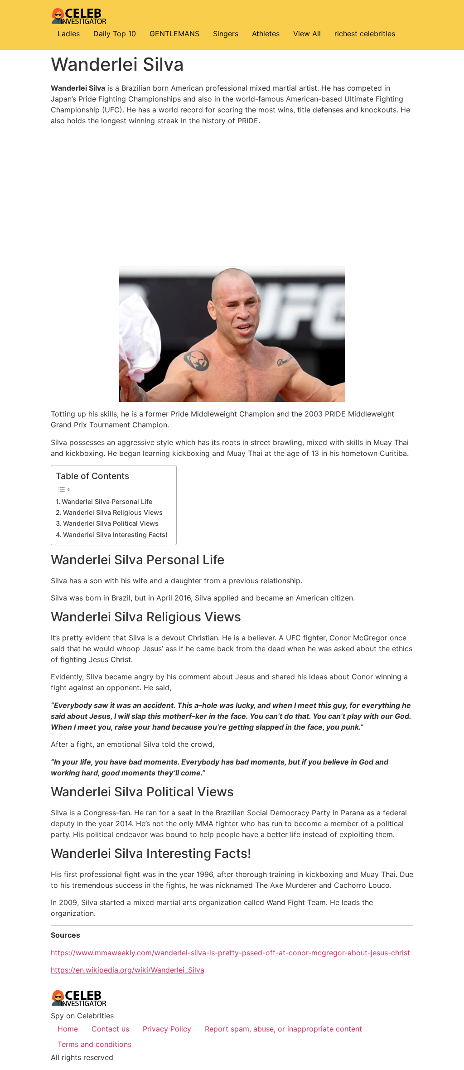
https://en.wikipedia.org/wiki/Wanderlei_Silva (127, 969)
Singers (225, 33)
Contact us (110, 1028)
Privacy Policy (167, 1028)
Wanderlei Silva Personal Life (107, 501)
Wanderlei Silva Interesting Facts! (115, 534)
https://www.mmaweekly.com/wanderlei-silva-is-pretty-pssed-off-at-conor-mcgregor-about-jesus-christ (230, 952)
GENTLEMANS (174, 33)
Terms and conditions (94, 1044)
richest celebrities (364, 33)
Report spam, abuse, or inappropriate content (283, 1028)
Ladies (69, 33)
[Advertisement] (232, 195)
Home (68, 1028)
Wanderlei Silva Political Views (111, 523)
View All (307, 33)
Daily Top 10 (114, 33)
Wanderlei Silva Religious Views (113, 512)
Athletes (266, 33)
